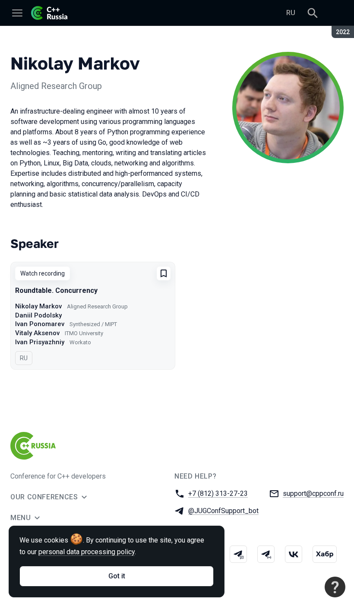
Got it (116, 576)
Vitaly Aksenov (37, 333)
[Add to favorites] (164, 273)
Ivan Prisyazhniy (39, 342)
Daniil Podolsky (38, 315)
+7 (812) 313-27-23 (218, 493)
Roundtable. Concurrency (56, 290)
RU (290, 13)
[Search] (312, 13)
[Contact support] (335, 587)
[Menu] (17, 13)
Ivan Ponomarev (39, 323)
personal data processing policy (86, 552)
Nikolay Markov (38, 306)
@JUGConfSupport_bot (223, 511)
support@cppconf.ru (313, 493)
